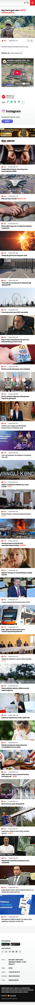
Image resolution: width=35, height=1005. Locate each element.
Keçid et (7, 121)
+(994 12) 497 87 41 (14, 972)
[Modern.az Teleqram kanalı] (9, 951)
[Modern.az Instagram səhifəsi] (6, 951)
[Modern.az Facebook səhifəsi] (2, 951)
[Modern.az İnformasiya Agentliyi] (8, 936)
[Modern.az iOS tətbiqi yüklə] (15, 944)
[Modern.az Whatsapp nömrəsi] (16, 951)
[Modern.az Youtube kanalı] (13, 951)
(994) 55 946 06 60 (14, 976)
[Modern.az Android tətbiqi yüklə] (5, 944)
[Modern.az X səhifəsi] (19, 951)
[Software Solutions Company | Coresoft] (12, 996)
